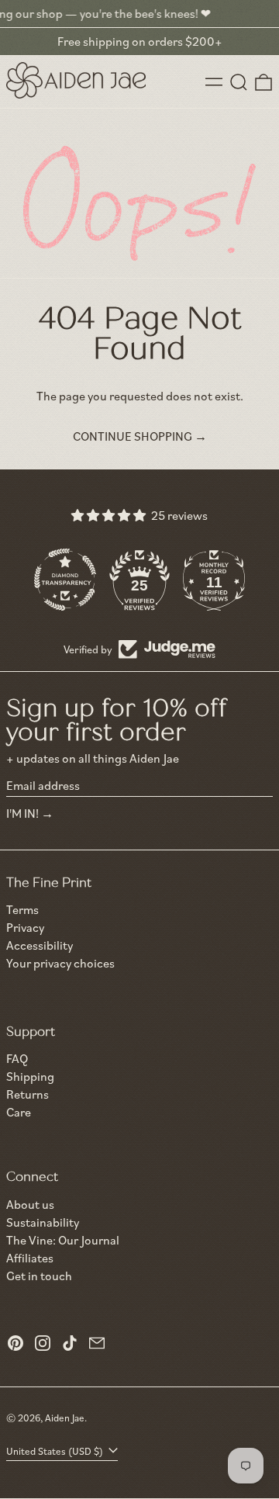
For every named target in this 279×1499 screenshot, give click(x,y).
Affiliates (29, 1257)
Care (18, 1112)
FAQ (17, 1058)
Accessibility (39, 945)
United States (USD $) (55, 1451)
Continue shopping (132, 436)
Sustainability (42, 1222)
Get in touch (39, 1275)
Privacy (25, 927)
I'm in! (22, 813)
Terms (22, 909)
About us (30, 1204)
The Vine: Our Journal (62, 1240)
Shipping (30, 1076)
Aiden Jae (64, 1417)
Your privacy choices (60, 963)
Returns (27, 1094)
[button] (238, 82)
